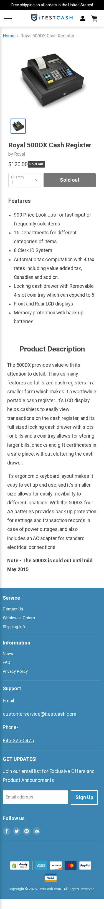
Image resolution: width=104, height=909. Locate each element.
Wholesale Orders (19, 617)
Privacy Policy (15, 671)
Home (8, 36)
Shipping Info (15, 626)
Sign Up (84, 797)
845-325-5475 (18, 740)
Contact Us (13, 609)
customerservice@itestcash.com (39, 714)
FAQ (6, 662)
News (8, 653)
